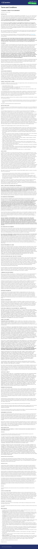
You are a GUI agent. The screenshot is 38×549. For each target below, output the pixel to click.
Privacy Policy (33, 34)
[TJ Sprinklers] (5, 2)
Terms (2, 546)
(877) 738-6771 (32, 3)
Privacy (5, 546)
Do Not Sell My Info (9, 546)
